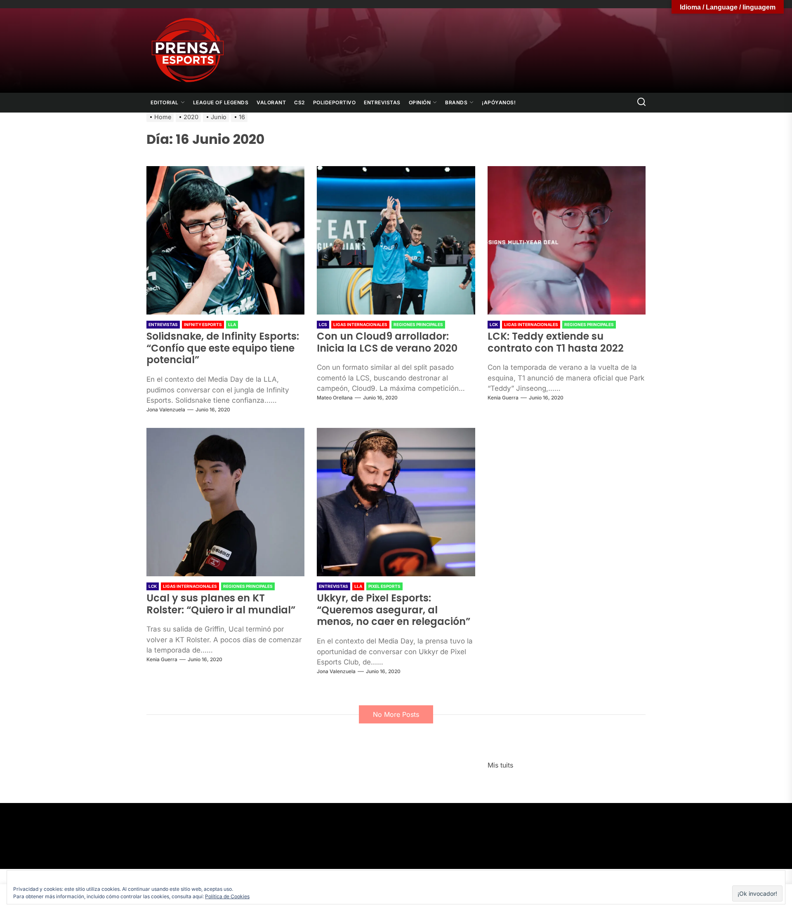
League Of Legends (221, 102)
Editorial (165, 102)
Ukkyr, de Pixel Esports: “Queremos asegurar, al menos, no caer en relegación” (393, 610)
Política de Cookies (227, 896)
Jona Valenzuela (165, 409)
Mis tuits (500, 765)
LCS (323, 324)
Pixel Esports (384, 586)
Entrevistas (382, 102)
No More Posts (396, 714)
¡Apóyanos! (499, 102)
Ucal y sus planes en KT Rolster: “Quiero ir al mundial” (220, 604)
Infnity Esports (203, 324)
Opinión (420, 102)
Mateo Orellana (335, 397)
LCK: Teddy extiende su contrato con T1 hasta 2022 (556, 342)
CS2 (299, 102)
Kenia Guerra (503, 397)
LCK (494, 324)
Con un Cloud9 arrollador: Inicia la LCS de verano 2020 (387, 342)
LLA (232, 324)
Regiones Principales (418, 324)
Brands (456, 102)
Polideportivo (334, 102)
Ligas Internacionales (360, 324)
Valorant (271, 102)
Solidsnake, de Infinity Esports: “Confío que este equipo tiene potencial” (222, 348)
